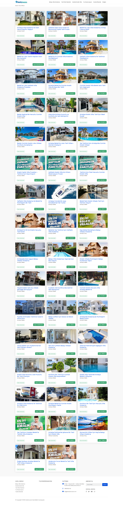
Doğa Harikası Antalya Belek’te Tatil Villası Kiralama (28, 462)
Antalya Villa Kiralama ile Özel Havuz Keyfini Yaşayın (28, 28)
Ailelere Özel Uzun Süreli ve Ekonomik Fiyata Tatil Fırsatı (59, 28)
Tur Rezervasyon (87, 2)
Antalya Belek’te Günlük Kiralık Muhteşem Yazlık (59, 404)
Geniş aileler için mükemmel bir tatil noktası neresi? (29, 346)
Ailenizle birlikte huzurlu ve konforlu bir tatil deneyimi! (58, 115)
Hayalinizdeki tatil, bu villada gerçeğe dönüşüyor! (27, 288)
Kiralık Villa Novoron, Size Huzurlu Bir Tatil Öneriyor (29, 375)
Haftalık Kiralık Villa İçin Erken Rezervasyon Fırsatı (59, 173)
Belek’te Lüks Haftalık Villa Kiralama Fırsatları (27, 86)
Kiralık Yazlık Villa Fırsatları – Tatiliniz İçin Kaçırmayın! (27, 173)
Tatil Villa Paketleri (66, 2)
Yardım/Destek (97, 2)
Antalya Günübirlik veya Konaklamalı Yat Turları (57, 202)
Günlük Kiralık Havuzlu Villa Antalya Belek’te (90, 288)
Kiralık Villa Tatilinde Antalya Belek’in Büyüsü (90, 375)
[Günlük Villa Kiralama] (21, 2)
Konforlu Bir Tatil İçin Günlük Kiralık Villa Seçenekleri (59, 375)
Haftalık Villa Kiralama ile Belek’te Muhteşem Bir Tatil (29, 202)
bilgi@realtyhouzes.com (70, 491)
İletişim (104, 2)
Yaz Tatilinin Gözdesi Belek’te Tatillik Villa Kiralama (28, 433)
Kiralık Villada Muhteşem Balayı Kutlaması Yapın (91, 260)
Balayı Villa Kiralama (54, 2)
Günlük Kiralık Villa (77, 2)
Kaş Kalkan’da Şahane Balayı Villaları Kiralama (90, 231)
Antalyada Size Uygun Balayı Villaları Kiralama (27, 260)
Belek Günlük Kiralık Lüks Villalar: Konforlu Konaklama (29, 144)
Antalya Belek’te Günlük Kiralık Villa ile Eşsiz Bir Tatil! (59, 86)
